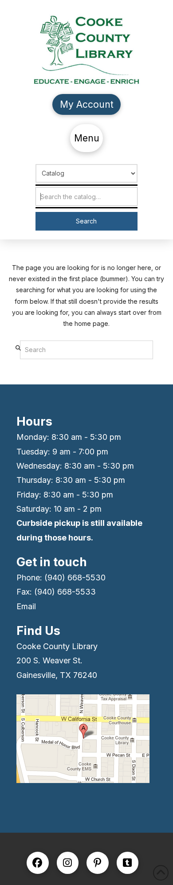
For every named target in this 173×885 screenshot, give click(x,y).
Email (26, 606)
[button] (86, 138)
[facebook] (38, 863)
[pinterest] (97, 863)
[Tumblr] (128, 863)
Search (86, 221)
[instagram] (68, 863)
